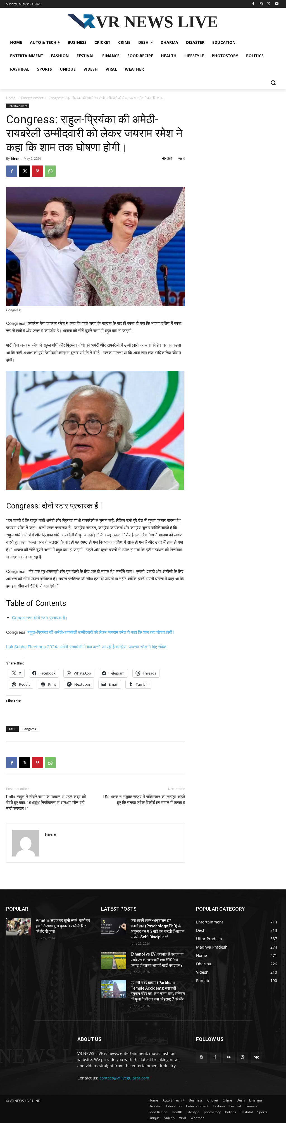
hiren (15, 158)
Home (11, 97)
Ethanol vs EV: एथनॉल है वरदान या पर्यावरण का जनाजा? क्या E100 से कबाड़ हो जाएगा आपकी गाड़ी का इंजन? (157, 959)
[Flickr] (228, 1057)
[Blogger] (201, 1057)
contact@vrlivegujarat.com (124, 1078)
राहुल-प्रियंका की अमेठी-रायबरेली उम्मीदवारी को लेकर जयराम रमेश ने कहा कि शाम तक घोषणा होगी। (101, 632)
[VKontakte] (256, 1057)
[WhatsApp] (50, 171)
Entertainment (32, 97)
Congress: (29, 729)
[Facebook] (253, 4)
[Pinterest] (37, 171)
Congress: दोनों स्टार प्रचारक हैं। (40, 617)
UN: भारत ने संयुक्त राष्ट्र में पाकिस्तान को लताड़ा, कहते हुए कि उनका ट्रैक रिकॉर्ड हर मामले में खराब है (144, 799)
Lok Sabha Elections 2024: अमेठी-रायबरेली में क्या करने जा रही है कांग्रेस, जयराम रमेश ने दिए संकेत (86, 646)
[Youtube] (276, 4)
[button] (273, 82)
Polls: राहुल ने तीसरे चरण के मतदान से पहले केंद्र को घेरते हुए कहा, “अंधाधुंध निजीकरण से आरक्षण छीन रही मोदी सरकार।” (46, 802)
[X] (269, 4)
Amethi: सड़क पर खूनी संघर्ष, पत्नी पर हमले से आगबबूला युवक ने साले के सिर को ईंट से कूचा (63, 926)
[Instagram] (261, 4)
